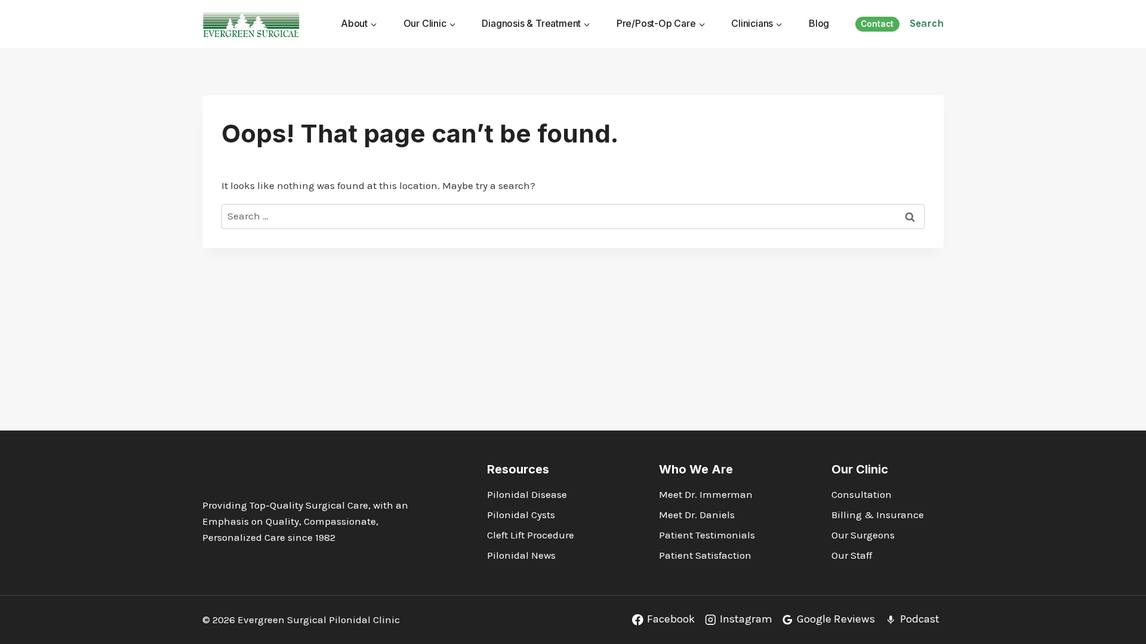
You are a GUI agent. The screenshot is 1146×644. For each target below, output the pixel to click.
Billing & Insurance (877, 515)
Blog (819, 23)
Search (927, 23)
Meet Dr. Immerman (706, 494)
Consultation (861, 494)
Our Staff (851, 555)
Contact (877, 24)
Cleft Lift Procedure (530, 535)
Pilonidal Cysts (521, 515)
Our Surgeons (863, 535)
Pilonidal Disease (527, 494)
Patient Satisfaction (705, 555)
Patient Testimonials (707, 535)
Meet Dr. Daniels (697, 515)
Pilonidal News (521, 555)
